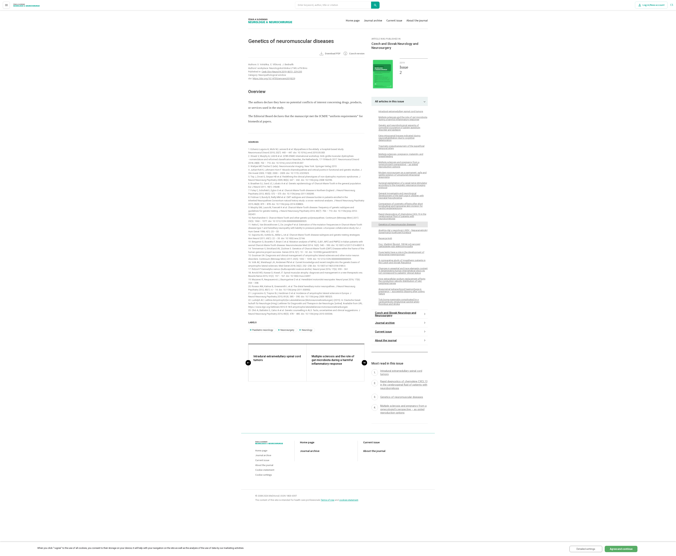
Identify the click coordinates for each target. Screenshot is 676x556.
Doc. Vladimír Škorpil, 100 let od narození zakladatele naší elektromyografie (399, 245)
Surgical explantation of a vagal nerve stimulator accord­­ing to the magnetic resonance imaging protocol (402, 185)
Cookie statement (264, 470)
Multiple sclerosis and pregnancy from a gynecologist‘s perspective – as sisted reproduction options (398, 164)
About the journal (417, 21)
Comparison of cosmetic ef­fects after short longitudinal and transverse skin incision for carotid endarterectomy (400, 206)
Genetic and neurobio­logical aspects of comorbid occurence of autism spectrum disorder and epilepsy (399, 127)
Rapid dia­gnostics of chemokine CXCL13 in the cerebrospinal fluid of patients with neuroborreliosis (402, 216)
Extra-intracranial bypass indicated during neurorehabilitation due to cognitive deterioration (399, 138)
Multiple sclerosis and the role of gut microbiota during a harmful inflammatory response (333, 360)
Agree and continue (621, 549)
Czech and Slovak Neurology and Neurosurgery (395, 314)
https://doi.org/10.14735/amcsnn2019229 (274, 78)
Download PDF (332, 53)
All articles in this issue (389, 101)
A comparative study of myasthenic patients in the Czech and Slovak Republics (401, 261)
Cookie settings (263, 475)
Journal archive (373, 21)
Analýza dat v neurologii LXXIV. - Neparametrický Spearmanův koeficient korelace (402, 231)
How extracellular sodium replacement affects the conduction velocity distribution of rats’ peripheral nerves (401, 281)
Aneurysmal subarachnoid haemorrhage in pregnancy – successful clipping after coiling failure (401, 291)
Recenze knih (385, 238)
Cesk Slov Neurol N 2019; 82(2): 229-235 (282, 71)
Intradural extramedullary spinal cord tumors (277, 358)
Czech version (356, 53)
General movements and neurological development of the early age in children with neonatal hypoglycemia (401, 195)
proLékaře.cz (20, 7)
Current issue (394, 21)
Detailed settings (586, 549)
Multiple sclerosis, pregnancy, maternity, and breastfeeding (400, 155)
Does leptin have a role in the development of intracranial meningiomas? (401, 253)
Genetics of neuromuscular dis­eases (397, 224)
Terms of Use (327, 500)
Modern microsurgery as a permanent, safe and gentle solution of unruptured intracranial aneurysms (402, 174)
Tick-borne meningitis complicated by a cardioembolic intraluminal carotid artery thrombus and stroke (398, 301)
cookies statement (348, 500)
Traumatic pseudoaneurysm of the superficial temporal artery (401, 147)
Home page (353, 21)
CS (671, 5)
